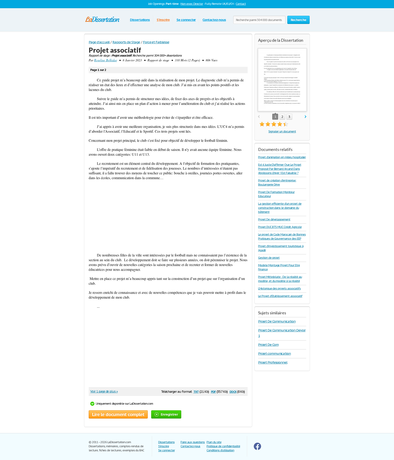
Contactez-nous (214, 20)
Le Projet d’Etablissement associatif (280, 296)
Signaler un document (282, 131)
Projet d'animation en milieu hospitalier (282, 157)
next (306, 117)
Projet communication (274, 353)
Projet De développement (274, 219)
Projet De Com (268, 344)
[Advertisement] (168, 216)
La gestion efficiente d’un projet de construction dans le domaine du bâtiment (279, 208)
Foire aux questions (193, 442)
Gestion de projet (269, 258)
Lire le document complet (118, 414)
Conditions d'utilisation (220, 450)
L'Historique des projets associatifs (279, 288)
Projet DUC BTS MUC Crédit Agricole (280, 227)
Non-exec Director (192, 4)
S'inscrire (163, 20)
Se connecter (186, 20)
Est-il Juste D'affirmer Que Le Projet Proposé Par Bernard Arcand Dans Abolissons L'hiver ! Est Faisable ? (279, 169)
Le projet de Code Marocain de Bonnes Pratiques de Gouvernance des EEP (282, 236)
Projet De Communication (277, 321)
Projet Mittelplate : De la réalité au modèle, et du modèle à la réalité (280, 279)
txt (196, 391)
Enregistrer (169, 414)
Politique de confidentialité (223, 446)
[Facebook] (257, 449)
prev (259, 117)
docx (233, 391)
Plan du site (214, 442)
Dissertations (140, 20)
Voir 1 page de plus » (104, 391)
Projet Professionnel (272, 362)
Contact (241, 4)
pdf (213, 391)
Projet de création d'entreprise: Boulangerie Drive (277, 182)
